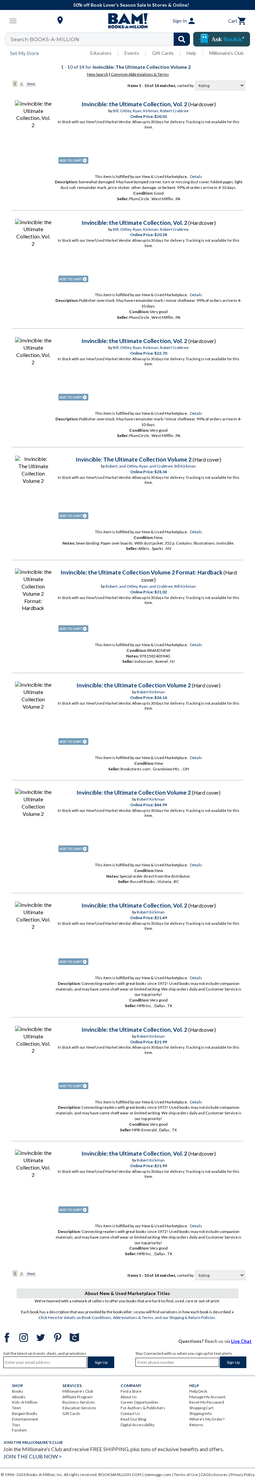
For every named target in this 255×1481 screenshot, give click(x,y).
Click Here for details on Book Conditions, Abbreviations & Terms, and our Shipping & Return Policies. (127, 1317)
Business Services (78, 1402)
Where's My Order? (206, 1419)
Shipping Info (200, 1413)
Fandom (19, 1430)
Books (17, 1391)
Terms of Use (186, 1474)
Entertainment (25, 1419)
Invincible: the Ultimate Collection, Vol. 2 (134, 104)
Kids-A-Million (25, 1402)
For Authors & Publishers (143, 1407)
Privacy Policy (242, 1474)
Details (196, 176)
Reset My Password (206, 1402)
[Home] (127, 21)
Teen (16, 1407)
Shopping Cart (201, 1407)
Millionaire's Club (226, 53)
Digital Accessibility (137, 1424)
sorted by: (186, 85)
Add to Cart (73, 160)
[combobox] (101, 39)
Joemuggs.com (157, 1474)
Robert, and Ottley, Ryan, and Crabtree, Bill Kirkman (151, 466)
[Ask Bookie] (221, 39)
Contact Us (130, 1413)
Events (132, 53)
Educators (101, 53)
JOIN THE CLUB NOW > (32, 1456)
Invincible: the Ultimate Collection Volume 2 (133, 685)
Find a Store (131, 1391)
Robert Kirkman (151, 691)
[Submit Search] (182, 39)
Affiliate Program (77, 1396)
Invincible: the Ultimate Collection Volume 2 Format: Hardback (141, 572)
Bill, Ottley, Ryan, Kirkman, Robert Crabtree (151, 110)
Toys (16, 1424)
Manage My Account (207, 1396)
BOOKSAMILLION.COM (119, 1474)
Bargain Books (25, 1413)
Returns (196, 1424)
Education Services (79, 1407)
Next (31, 84)
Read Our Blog (133, 1419)
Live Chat (241, 1341)
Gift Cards (163, 53)
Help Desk (198, 1391)
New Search (97, 74)
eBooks (19, 1396)
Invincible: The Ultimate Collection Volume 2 (134, 459)
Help (191, 53)
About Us (129, 1396)
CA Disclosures (214, 1474)
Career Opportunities (140, 1402)
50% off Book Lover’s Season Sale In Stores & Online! (131, 5)
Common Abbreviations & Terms (140, 74)
